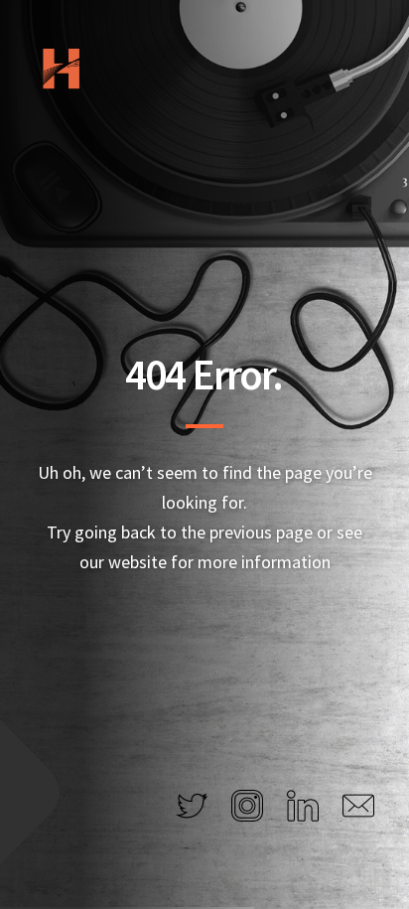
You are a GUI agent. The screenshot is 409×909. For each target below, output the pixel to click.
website (137, 561)
